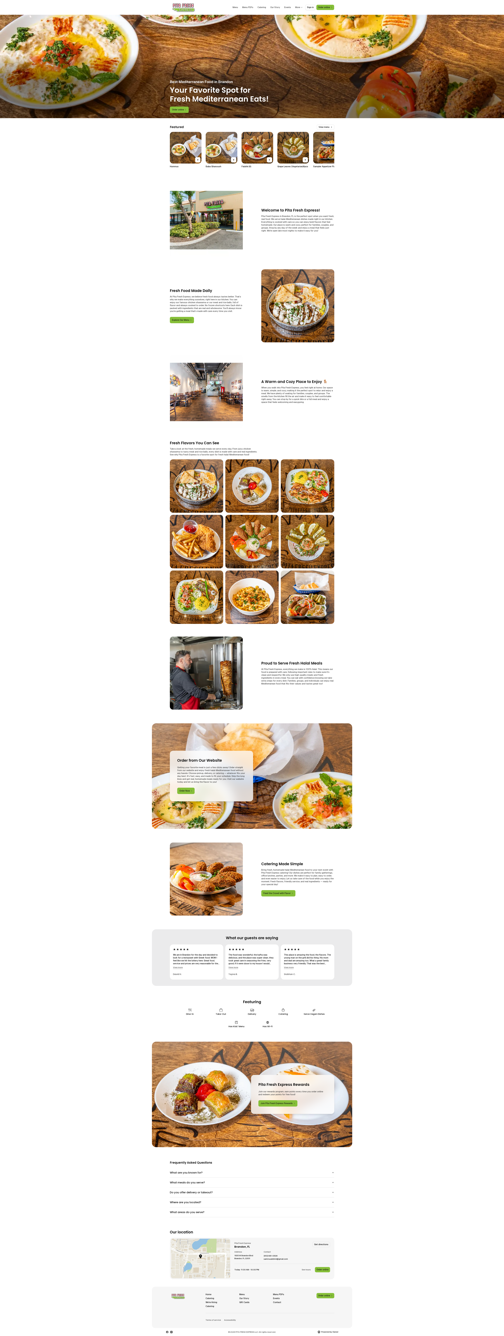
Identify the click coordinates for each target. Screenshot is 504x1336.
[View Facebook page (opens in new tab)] (167, 1332)
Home (208, 1294)
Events (287, 7)
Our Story (275, 7)
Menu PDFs (247, 7)
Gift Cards (244, 1302)
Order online (322, 1269)
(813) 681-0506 (270, 1256)
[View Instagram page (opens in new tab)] (171, 1332)
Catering (261, 7)
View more (178, 967)
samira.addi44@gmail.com (276, 1259)
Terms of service (213, 1320)
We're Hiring (211, 1302)
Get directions (321, 1244)
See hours (306, 1269)
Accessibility (230, 1320)
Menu (235, 7)
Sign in (310, 7)
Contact (277, 1302)
